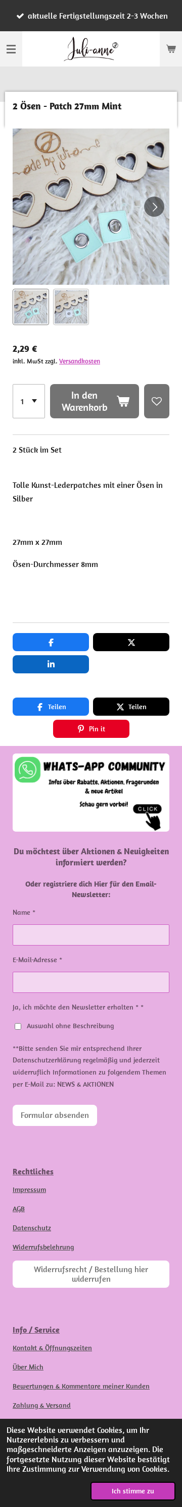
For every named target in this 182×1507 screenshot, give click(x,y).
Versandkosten (79, 361)
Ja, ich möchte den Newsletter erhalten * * (78, 1007)
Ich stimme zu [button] (133, 1490)
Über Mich (28, 1366)
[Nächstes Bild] (154, 207)
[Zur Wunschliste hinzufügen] (156, 401)
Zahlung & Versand (42, 1405)
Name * (24, 912)
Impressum (29, 1189)
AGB (19, 1208)
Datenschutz (32, 1227)
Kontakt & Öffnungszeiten (52, 1347)
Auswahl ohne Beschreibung (70, 1025)
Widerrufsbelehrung (43, 1246)
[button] (31, 307)
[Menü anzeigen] (11, 49)
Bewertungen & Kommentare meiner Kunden (81, 1386)
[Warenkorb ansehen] (171, 49)
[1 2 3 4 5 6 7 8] (29, 401)
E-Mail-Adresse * (37, 959)
